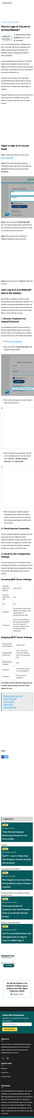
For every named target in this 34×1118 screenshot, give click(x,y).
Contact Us (4, 1072)
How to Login (6, 22)
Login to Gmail (8, 704)
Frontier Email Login (10, 699)
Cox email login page (15, 341)
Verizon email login (9, 707)
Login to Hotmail (8, 701)
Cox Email (15, 22)
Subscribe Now (10, 1029)
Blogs (5, 825)
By (22, 35)
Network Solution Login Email (13, 696)
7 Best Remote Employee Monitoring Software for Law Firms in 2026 (14, 835)
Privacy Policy (6, 1076)
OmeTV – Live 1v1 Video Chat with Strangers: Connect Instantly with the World (16, 859)
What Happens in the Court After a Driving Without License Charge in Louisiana (17, 883)
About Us (4, 1068)
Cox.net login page (7, 158)
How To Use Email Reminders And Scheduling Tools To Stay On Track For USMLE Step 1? (16, 937)
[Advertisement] (17, 12)
